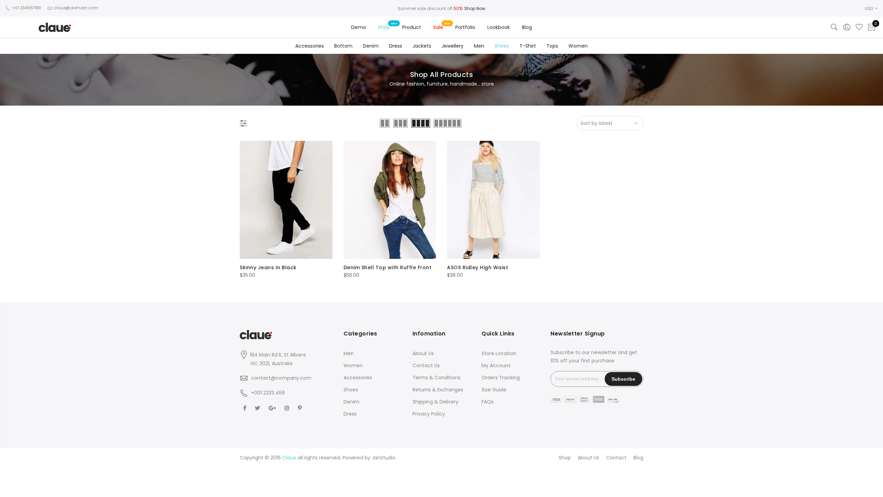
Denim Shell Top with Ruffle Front (388, 267)
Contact (616, 457)
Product (411, 27)
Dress (395, 45)
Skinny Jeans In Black (268, 267)
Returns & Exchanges (438, 389)
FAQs (488, 401)
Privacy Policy (429, 413)
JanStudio (384, 457)
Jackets (422, 45)
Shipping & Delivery (435, 401)
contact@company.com (281, 377)
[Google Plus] (273, 408)
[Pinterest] (301, 408)
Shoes (502, 45)
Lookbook (498, 27)
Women (578, 45)
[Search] (834, 27)
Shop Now (474, 8)
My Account (496, 365)
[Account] (847, 27)
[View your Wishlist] (859, 27)
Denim (371, 45)
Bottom (343, 45)
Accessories (309, 45)
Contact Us (426, 365)
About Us (423, 353)
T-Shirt (527, 45)
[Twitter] (258, 408)
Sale (438, 27)
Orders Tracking (501, 377)
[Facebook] (245, 408)
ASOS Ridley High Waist (477, 267)
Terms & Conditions (436, 377)
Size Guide (494, 389)
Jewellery (453, 45)
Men (479, 45)
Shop (384, 27)
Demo (358, 27)
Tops (552, 45)
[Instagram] (288, 408)
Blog (527, 27)
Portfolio (465, 27)
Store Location (499, 353)
